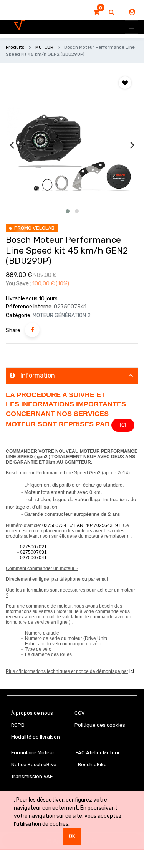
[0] (96, 12)
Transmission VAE (32, 776)
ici (131, 671)
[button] (67, 211)
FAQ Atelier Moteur (98, 753)
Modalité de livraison (35, 737)
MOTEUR (44, 47)
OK (72, 836)
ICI (123, 425)
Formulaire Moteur (33, 753)
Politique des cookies (99, 725)
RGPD (18, 725)
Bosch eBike (92, 764)
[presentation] (12, 144)
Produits (15, 47)
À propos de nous (32, 713)
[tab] (72, 376)
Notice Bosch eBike (33, 764)
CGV (79, 713)
